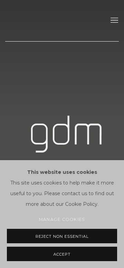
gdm (50, 20)
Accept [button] (62, 254)
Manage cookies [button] (62, 219)
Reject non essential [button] (62, 236)
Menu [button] (113, 20)
